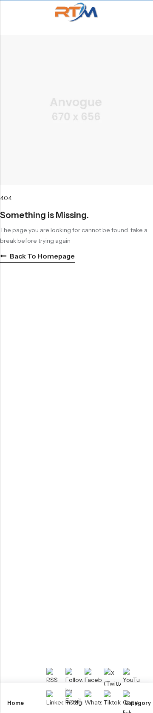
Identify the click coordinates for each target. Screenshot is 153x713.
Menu (9, 12)
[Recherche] (143, 12)
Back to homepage (42, 256)
